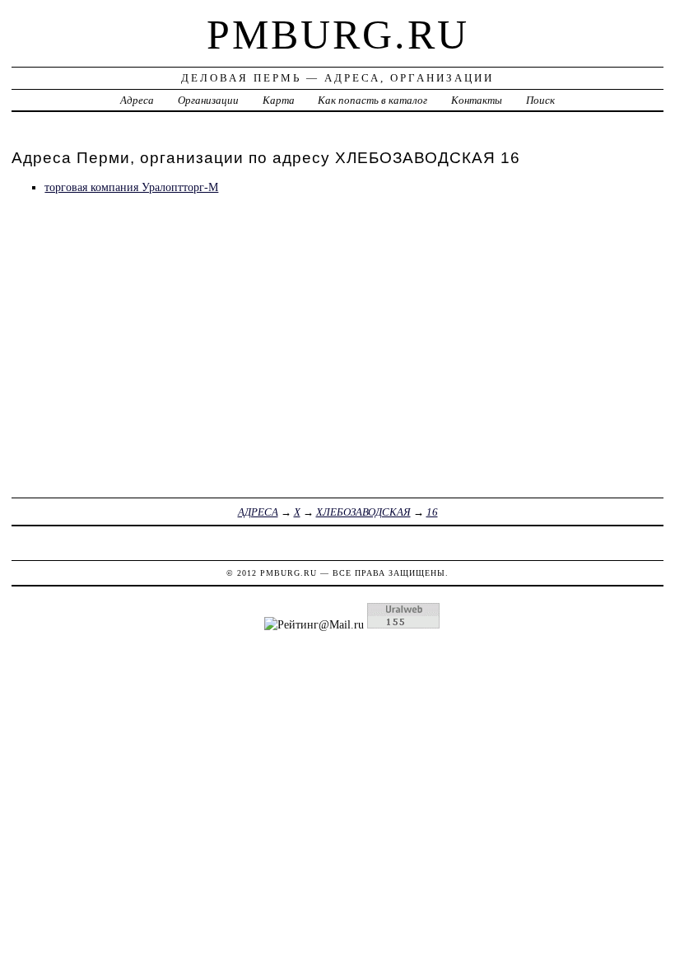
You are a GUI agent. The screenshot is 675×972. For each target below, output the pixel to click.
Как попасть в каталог (372, 100)
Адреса (137, 100)
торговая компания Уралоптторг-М (131, 187)
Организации (208, 100)
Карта (279, 100)
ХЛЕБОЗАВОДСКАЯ (363, 512)
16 (432, 512)
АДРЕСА (258, 512)
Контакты (476, 100)
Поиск (540, 100)
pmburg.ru (338, 35)
